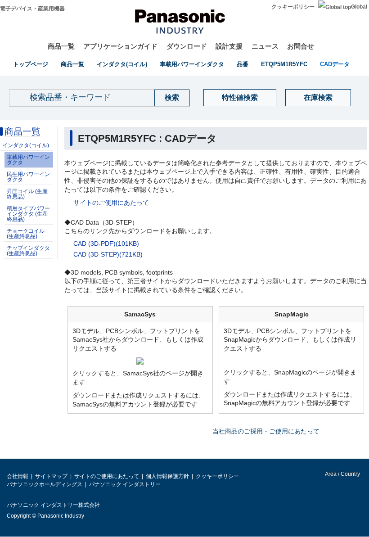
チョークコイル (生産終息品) (26, 233)
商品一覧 (61, 46)
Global (359, 7)
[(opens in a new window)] (140, 360)
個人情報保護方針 (167, 476)
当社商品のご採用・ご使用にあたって (266, 431)
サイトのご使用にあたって (111, 202)
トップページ (30, 64)
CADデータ (335, 64)
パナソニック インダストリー (125, 484)
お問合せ (300, 46)
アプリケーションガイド (120, 46)
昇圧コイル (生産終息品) (27, 194)
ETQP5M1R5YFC (284, 64)
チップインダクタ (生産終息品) (28, 251)
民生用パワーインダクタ (28, 177)
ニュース (265, 46)
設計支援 (229, 46)
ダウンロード (186, 46)
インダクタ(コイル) (122, 64)
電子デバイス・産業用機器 (32, 8)
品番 (242, 64)
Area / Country (342, 474)
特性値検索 (240, 97)
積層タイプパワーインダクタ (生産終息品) (28, 213)
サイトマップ (51, 476)
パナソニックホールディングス (44, 484)
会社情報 (17, 476)
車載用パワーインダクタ (192, 64)
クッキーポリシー (293, 7)
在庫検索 (318, 97)
